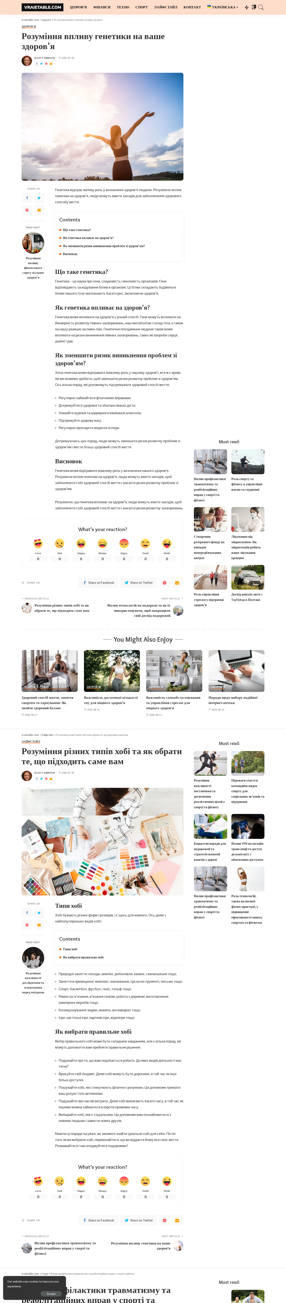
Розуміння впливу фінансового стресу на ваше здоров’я (33, 267)
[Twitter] (41, 63)
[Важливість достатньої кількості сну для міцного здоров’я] (112, 671)
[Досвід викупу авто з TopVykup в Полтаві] (247, 577)
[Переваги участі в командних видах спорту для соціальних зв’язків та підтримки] (247, 763)
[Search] (261, 7)
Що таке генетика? (77, 230)
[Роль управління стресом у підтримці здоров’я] (210, 577)
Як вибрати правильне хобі (83, 957)
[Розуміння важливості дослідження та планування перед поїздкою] (33, 958)
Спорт (64, 687)
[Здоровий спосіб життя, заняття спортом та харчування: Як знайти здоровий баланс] (50, 671)
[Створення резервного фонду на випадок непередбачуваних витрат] (210, 519)
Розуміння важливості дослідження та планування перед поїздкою (33, 982)
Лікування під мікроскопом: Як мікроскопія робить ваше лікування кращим (246, 547)
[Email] (51, 63)
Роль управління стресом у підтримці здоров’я (209, 599)
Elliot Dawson (45, 58)
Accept (51, 1293)
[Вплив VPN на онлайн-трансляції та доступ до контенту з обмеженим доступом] (247, 826)
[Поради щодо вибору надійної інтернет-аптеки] (237, 671)
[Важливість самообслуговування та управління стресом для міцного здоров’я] (174, 671)
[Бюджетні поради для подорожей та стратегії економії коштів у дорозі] (210, 826)
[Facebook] (37, 63)
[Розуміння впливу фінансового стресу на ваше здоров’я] (33, 243)
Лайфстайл (48, 687)
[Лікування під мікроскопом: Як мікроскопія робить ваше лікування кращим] (247, 519)
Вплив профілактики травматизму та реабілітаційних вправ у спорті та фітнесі (210, 489)
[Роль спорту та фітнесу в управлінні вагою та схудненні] (247, 461)
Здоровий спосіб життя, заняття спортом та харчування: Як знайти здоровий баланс (47, 702)
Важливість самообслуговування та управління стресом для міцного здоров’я (173, 702)
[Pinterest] (46, 63)
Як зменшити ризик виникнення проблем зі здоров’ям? (104, 246)
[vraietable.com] (42, 7)
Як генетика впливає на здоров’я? (88, 238)
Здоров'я (29, 26)
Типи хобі (70, 949)
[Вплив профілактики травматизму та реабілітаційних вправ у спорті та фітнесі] (210, 461)
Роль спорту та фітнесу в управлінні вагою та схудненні (246, 484)
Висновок (70, 254)
